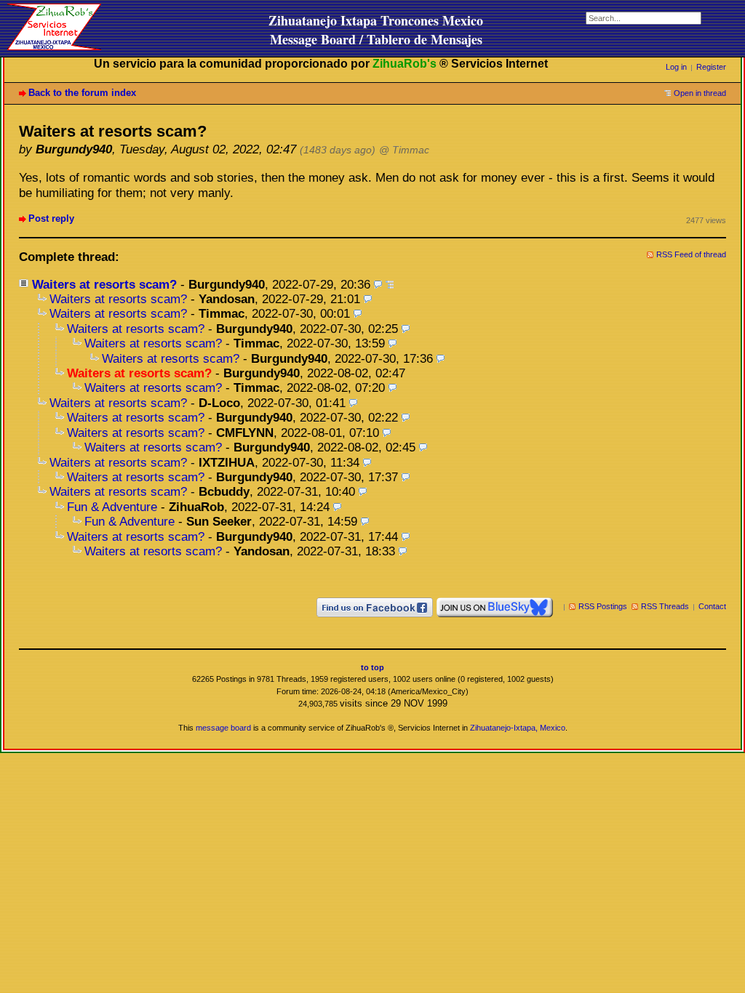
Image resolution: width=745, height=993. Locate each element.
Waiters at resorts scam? (104, 285)
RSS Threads (665, 606)
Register (711, 67)
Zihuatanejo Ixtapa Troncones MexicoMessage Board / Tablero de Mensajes (375, 30)
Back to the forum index (82, 92)
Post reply (51, 218)
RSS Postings (602, 606)
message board (223, 727)
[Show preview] (378, 285)
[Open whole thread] (390, 285)
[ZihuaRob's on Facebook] (374, 606)
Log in (676, 67)
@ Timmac (404, 150)
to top (372, 667)
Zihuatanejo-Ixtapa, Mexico (517, 727)
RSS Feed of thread (691, 254)
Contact (712, 606)
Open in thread (700, 93)
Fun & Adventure (112, 507)
